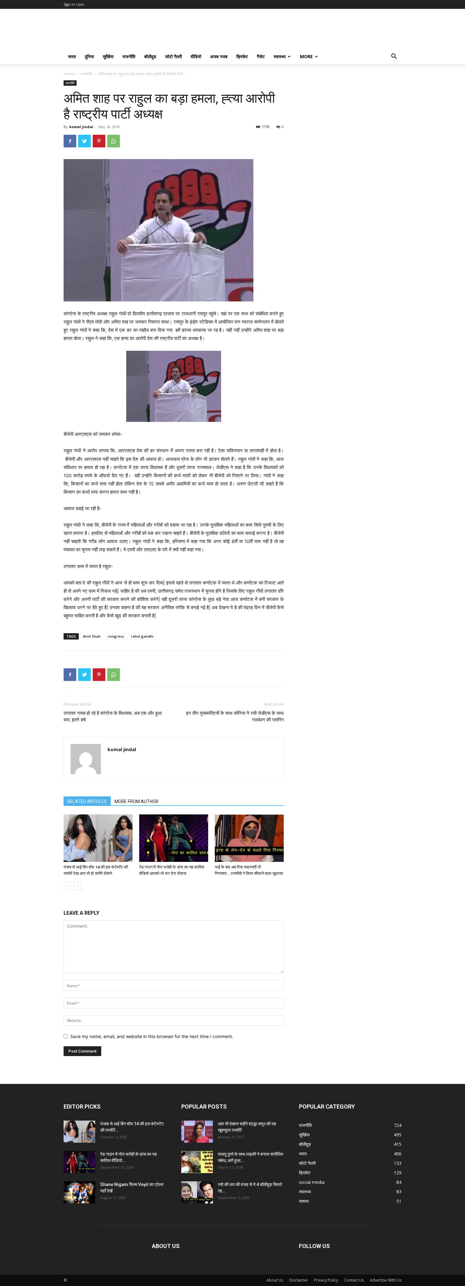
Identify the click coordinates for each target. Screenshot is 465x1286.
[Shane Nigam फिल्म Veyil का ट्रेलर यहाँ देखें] (79, 1192)
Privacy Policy (326, 1280)
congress (116, 636)
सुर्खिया (108, 56)
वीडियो (196, 56)
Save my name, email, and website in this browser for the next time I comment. (151, 1036)
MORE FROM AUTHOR (136, 801)
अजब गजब (218, 56)
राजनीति (128, 56)
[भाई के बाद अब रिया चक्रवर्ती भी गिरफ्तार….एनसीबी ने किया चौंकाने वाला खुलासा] (249, 838)
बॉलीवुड (150, 56)
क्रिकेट (242, 56)
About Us (274, 1280)
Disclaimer (298, 1280)
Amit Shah (92, 636)
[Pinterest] (99, 141)
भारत (72, 56)
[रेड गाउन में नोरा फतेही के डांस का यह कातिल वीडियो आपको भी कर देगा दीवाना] (173, 838)
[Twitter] (84, 141)
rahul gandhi (142, 636)
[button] (393, 57)
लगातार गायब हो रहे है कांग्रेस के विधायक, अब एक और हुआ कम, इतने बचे (113, 716)
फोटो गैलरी (173, 56)
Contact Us (354, 1280)
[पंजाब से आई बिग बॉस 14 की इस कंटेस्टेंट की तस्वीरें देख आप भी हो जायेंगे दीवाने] (98, 838)
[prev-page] (67, 886)
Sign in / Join (74, 4)
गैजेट (261, 56)
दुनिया (89, 56)
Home (69, 74)
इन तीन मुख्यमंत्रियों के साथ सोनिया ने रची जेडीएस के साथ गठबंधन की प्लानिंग (235, 716)
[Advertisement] (350, 119)
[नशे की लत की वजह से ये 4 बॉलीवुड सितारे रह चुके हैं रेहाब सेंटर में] (197, 1192)
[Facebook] (70, 141)
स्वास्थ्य (280, 56)
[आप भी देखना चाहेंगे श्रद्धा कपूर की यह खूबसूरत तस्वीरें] (197, 1132)
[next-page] (78, 886)
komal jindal (81, 126)
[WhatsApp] (113, 141)
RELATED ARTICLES (87, 801)
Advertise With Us (385, 1280)
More (306, 56)
